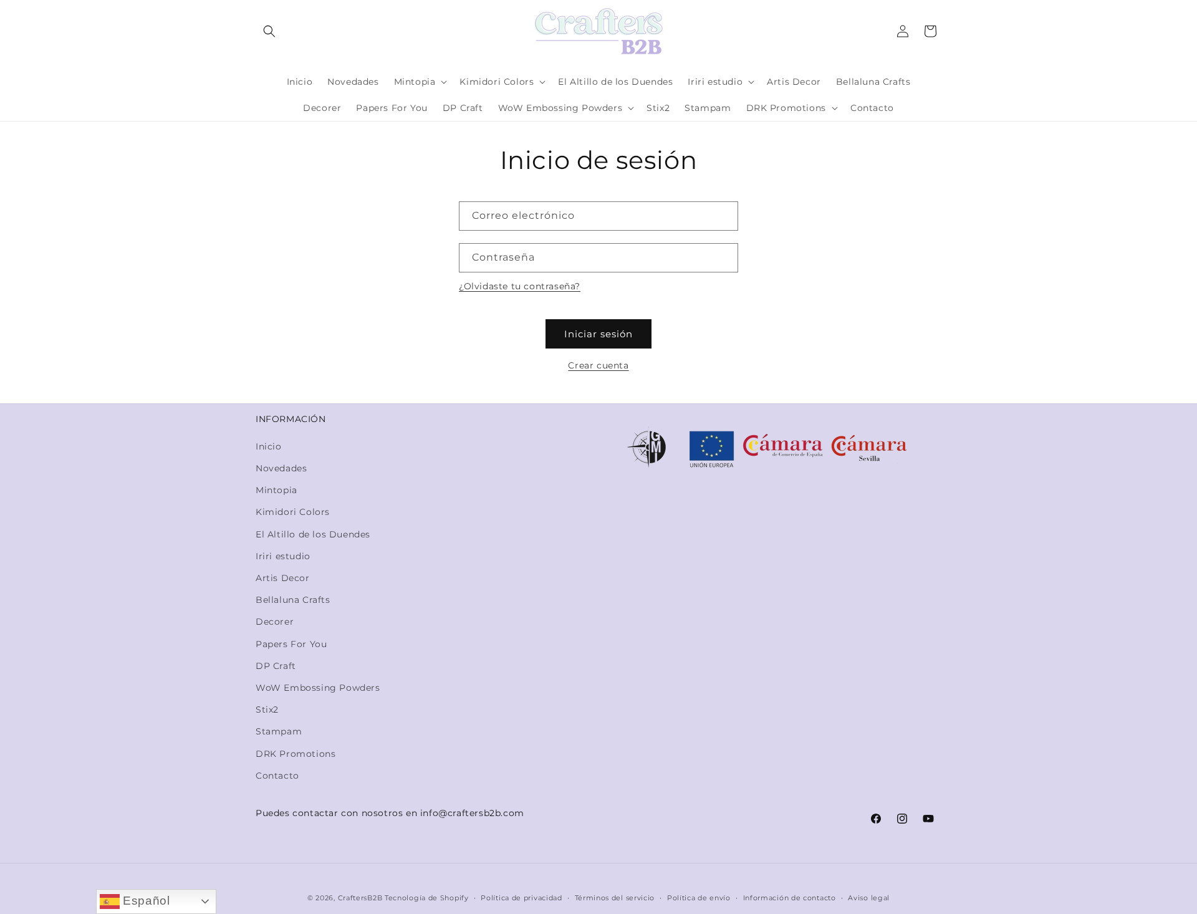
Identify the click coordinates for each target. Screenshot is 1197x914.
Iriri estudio (283, 556)
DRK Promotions (295, 753)
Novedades (281, 468)
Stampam (279, 731)
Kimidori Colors (293, 511)
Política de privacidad (521, 897)
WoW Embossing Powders (318, 687)
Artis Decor (283, 578)
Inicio (269, 446)
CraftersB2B (360, 897)
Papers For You (291, 644)
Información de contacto (789, 897)
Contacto (277, 775)
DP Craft (276, 665)
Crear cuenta (598, 365)
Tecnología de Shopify (427, 897)
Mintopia (276, 490)
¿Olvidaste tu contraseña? (519, 286)
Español (145, 900)
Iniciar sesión (598, 334)
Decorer (275, 621)
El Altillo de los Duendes (313, 534)
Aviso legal (869, 897)
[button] (269, 31)
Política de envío (699, 897)
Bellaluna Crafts (293, 599)
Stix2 (267, 709)
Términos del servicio (615, 897)
